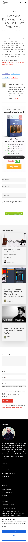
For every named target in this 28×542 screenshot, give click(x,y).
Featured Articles (16, 249)
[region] (14, 529)
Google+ (17, 98)
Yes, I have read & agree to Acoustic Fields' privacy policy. (12, 202)
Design (9, 249)
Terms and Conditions (8, 473)
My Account (5, 486)
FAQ (3, 467)
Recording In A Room (8, 505)
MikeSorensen (7, 30)
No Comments (22, 30)
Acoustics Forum (7, 492)
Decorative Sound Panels (9, 508)
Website (4, 384)
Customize (14, 535)
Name (4, 371)
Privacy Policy (6, 470)
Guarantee (5, 496)
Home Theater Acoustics (9, 251)
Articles (5, 249)
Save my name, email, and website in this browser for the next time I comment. (13, 394)
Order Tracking (6, 489)
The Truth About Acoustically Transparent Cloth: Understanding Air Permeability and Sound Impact (13, 513)
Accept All (14, 531)
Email (4, 377)
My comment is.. (7, 355)
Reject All (14, 539)
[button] (25, 3)
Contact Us (5, 477)
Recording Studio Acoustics (10, 254)
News (14, 11)
